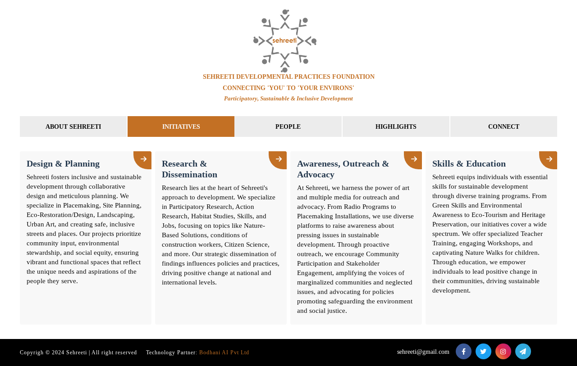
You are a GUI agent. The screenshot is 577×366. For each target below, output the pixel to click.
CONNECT (503, 126)
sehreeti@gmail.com (423, 351)
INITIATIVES (181, 126)
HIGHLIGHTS (396, 126)
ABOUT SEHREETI (73, 126)
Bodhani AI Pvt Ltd (224, 352)
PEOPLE (288, 126)
